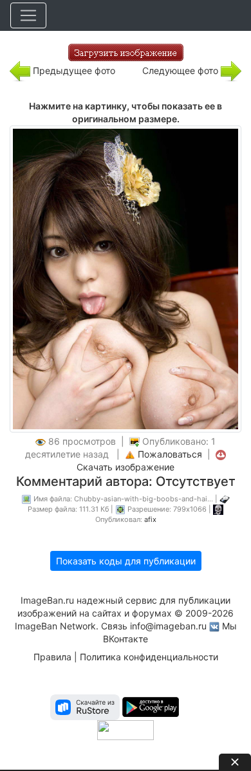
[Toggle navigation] (28, 15)
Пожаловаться (170, 454)
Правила (52, 656)
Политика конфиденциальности (149, 656)
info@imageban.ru (168, 625)
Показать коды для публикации (126, 560)
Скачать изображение (125, 466)
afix (150, 519)
